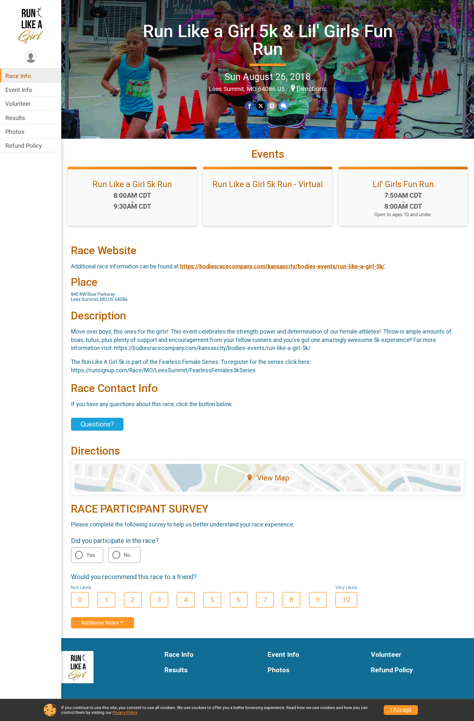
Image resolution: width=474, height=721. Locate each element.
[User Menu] (31, 57)
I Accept (400, 710)
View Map (273, 478)
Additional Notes (100, 623)
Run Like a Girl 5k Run (132, 184)
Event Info (18, 89)
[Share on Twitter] (260, 106)
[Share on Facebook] (249, 106)
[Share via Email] (272, 106)
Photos (15, 131)
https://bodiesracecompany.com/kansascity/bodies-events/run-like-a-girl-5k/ (282, 266)
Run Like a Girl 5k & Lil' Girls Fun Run (268, 40)
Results (15, 118)
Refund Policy (23, 145)
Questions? (97, 424)
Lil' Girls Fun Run (403, 184)
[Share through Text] (284, 106)
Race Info (18, 76)
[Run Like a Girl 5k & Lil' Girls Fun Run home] (30, 24)
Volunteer (18, 103)
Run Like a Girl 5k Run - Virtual (267, 184)
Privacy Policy (125, 712)
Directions (311, 89)
